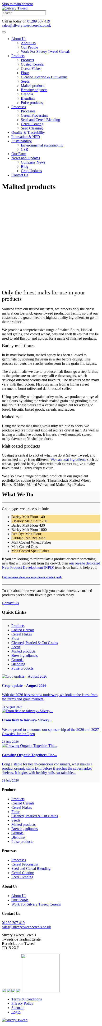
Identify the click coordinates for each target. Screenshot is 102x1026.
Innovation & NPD (25, 137)
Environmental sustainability (42, 145)
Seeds (25, 81)
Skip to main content (17, 4)
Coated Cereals (32, 64)
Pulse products (32, 103)
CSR (24, 149)
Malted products (33, 86)
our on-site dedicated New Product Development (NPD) (51, 565)
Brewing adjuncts (34, 90)
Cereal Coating (32, 124)
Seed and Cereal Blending (40, 120)
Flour (25, 73)
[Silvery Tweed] (15, 8)
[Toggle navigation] (4, 32)
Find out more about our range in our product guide (32, 577)
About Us (18, 39)
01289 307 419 (38, 21)
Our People (29, 47)
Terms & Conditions (26, 999)
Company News (33, 162)
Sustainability (21, 141)
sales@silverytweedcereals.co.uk (26, 25)
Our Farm (18, 154)
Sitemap (17, 1008)
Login (15, 1012)
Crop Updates (31, 171)
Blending (28, 98)
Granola (27, 94)
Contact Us (19, 175)
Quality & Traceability (28, 132)
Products (17, 56)
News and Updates (25, 158)
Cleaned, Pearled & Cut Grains (44, 77)
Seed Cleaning (32, 128)
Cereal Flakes (31, 69)
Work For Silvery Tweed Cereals (45, 51)
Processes (18, 107)
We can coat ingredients (68, 459)
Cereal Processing (34, 115)
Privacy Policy (22, 1003)
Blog (24, 166)
